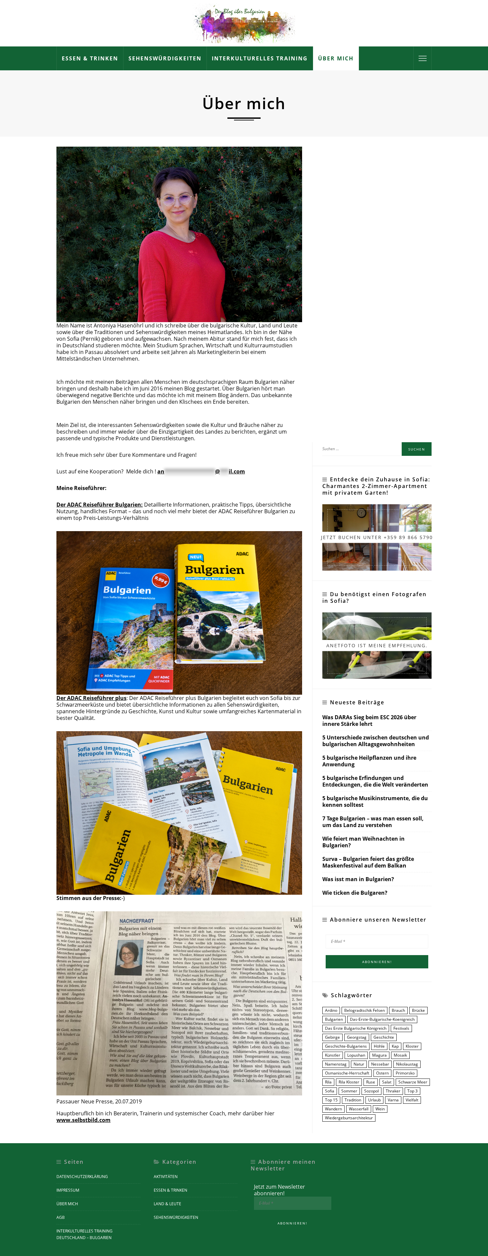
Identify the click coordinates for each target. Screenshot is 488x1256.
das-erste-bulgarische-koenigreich (382, 1019)
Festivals (401, 1028)
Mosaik (400, 1055)
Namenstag (336, 1064)
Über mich (336, 58)
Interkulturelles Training (260, 58)
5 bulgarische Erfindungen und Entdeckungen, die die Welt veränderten (375, 781)
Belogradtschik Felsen (364, 1010)
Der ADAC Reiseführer (91, 698)
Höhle (379, 1046)
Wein (380, 1109)
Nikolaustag (407, 1064)
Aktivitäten (166, 1176)
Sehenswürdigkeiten (165, 58)
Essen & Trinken (90, 58)
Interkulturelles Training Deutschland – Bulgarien (84, 1234)
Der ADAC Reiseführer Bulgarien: (99, 504)
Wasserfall (358, 1109)
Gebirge (332, 1037)
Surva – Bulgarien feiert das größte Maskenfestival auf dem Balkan (368, 862)
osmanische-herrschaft (347, 1073)
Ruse (370, 1082)
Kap (395, 1046)
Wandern (333, 1109)
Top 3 (412, 1091)
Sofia (329, 1091)
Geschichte (383, 1037)
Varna (393, 1100)
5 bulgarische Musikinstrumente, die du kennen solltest (375, 801)
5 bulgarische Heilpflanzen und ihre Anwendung (369, 761)
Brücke (418, 1010)
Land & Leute (167, 1204)
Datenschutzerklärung (82, 1176)
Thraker (393, 1091)
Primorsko (405, 1073)
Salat (386, 1082)
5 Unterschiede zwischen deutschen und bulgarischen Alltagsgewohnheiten (375, 741)
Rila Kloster (349, 1082)
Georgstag (356, 1037)
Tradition (353, 1100)
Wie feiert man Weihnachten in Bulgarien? (363, 842)
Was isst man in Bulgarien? (358, 879)
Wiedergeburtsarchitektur (349, 1118)
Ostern (382, 1073)
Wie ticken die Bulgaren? (354, 892)
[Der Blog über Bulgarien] (244, 22)
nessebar (380, 1064)
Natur (359, 1064)
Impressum (67, 1190)
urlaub (374, 1100)
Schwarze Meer (412, 1082)
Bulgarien (334, 1019)
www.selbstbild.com (83, 1120)
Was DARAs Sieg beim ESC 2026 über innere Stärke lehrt (369, 721)
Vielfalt (412, 1100)
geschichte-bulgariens (346, 1046)
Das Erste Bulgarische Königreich (355, 1028)
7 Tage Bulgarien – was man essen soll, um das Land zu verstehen (373, 822)
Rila (328, 1082)
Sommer (349, 1091)
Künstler (332, 1055)
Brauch (398, 1010)
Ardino (331, 1010)
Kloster (412, 1046)
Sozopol (371, 1091)
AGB (60, 1217)
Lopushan (356, 1055)
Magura (379, 1055)
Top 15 (331, 1100)
